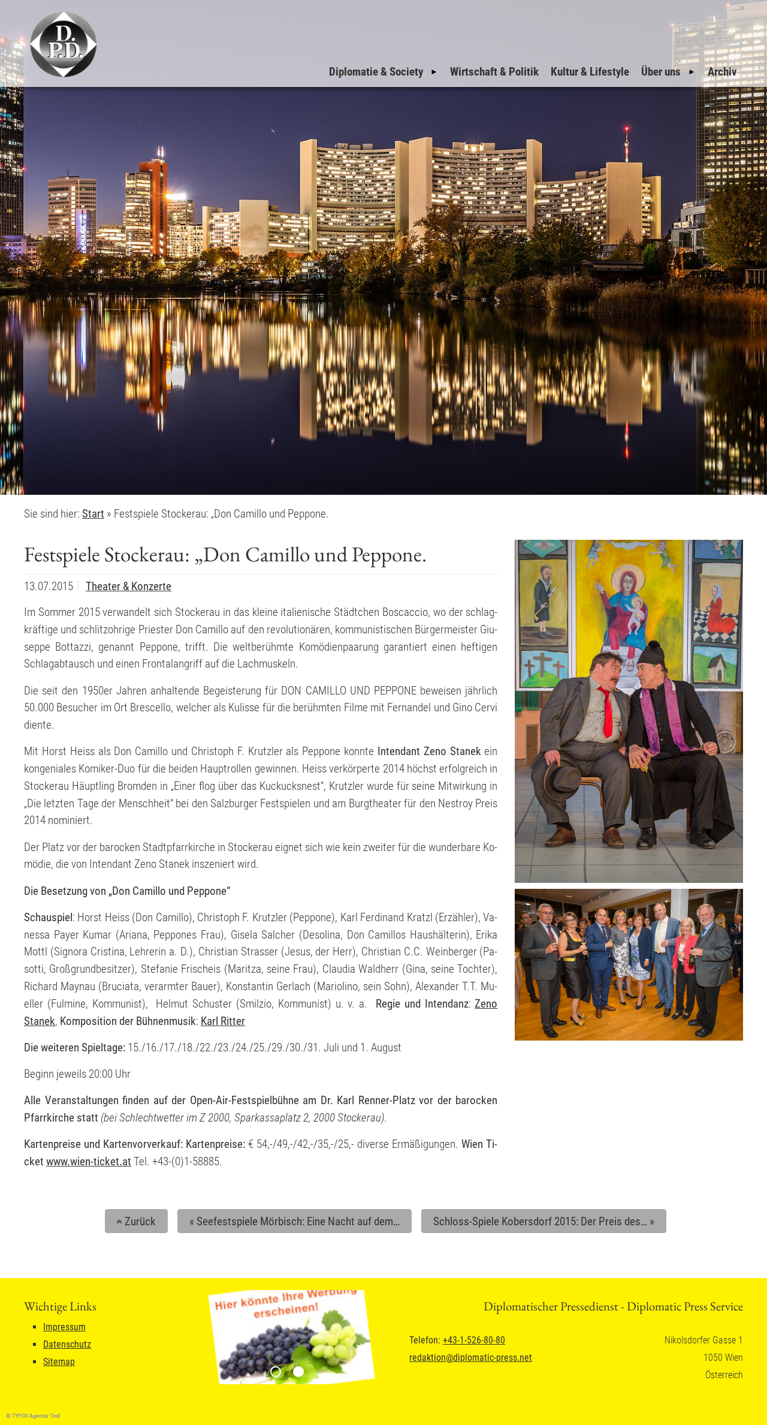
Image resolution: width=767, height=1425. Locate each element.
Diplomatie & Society (376, 72)
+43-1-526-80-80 (474, 1340)
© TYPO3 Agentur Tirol (33, 1415)
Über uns (661, 72)
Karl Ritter (223, 1021)
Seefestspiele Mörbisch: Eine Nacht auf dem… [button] (294, 1221)
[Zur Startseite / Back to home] (61, 77)
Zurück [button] (134, 1221)
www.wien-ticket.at (88, 1161)
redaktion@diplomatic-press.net (470, 1357)
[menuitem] (383, 72)
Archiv (722, 72)
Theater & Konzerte (128, 586)
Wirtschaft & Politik (494, 72)
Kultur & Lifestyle (590, 72)
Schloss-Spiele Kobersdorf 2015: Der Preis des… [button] (543, 1221)
